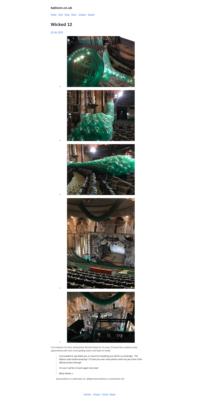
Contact (82, 14)
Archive (87, 394)
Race (73, 14)
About (112, 394)
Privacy (96, 394)
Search (91, 14)
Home (54, 14)
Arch (60, 14)
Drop (67, 14)
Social (105, 394)
